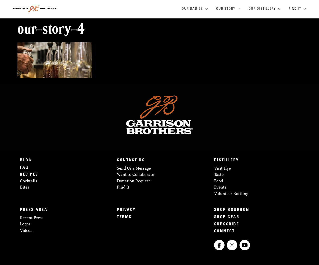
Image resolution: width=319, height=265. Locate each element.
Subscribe (226, 224)
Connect (224, 231)
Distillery (226, 160)
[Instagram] (232, 245)
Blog (26, 160)
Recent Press (31, 217)
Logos (25, 223)
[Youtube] (244, 245)
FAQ (24, 168)
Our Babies (192, 9)
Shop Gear (226, 217)
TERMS (124, 217)
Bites (24, 187)
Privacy (126, 210)
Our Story (225, 9)
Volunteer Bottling (231, 193)
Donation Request (133, 180)
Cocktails (28, 180)
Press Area (33, 210)
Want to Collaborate (135, 174)
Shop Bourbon (231, 210)
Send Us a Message (134, 168)
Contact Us (131, 160)
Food (218, 180)
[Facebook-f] (219, 245)
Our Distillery (262, 9)
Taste (219, 174)
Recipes (29, 175)
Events (220, 187)
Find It (295, 9)
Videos (26, 230)
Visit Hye (222, 168)
